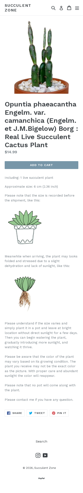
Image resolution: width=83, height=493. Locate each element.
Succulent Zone (18, 7)
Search (41, 441)
